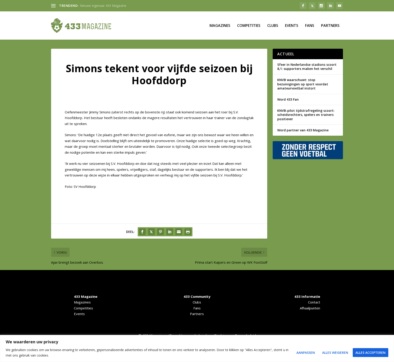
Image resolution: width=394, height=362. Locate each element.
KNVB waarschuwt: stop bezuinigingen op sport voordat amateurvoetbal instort (302, 84)
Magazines (220, 26)
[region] (197, 348)
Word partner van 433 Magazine (303, 130)
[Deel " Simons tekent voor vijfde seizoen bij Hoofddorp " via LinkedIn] (169, 231)
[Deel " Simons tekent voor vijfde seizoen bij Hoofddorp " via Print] (187, 231)
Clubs (272, 26)
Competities (248, 26)
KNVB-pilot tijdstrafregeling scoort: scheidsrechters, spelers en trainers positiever (305, 114)
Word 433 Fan (288, 99)
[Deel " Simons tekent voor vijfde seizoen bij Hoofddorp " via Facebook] (142, 231)
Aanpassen (305, 352)
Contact (314, 302)
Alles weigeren (335, 352)
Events (291, 26)
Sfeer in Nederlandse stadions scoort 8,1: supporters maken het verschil (307, 66)
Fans (309, 26)
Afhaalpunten (310, 308)
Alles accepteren (370, 352)
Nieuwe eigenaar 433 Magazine (103, 5)
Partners (330, 26)
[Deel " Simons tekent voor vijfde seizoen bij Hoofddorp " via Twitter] (151, 231)
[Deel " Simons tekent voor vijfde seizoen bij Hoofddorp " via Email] (178, 231)
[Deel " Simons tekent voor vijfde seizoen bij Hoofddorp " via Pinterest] (160, 231)
